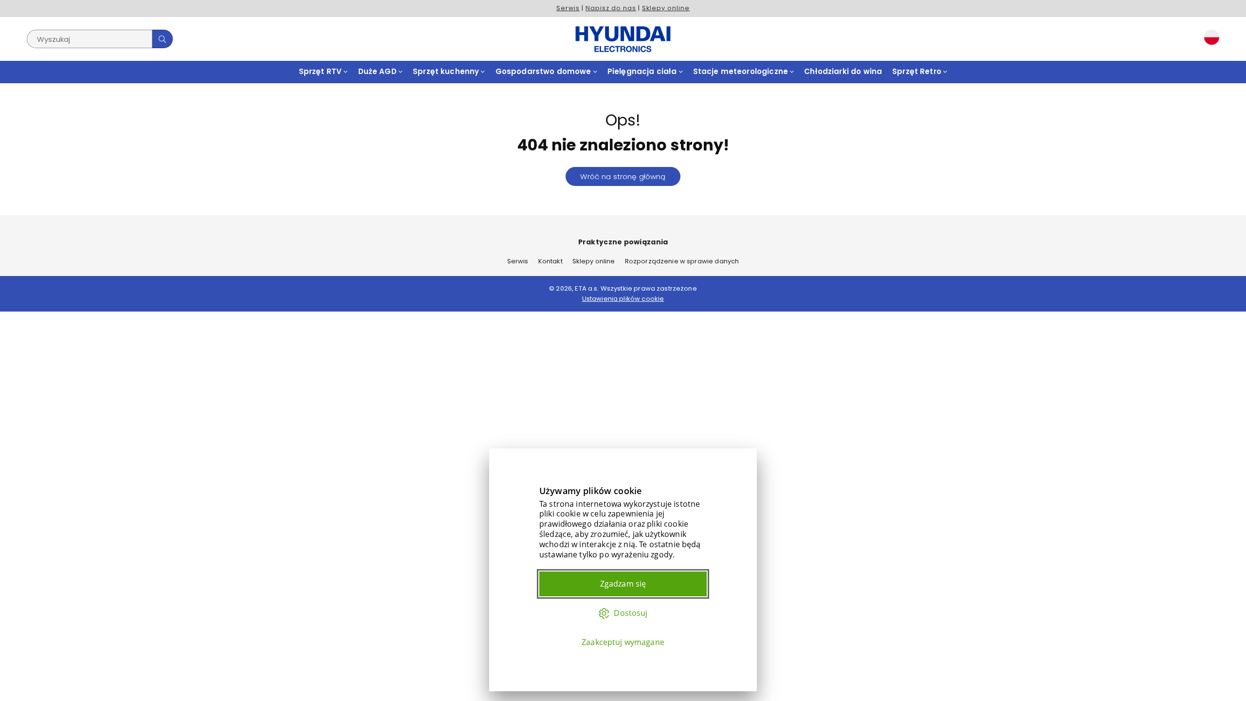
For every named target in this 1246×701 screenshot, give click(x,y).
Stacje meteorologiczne (741, 71)
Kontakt (550, 261)
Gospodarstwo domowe (544, 71)
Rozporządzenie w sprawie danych (682, 261)
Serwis (568, 8)
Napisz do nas (611, 8)
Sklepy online (666, 8)
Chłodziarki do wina (843, 71)
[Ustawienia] (1209, 39)
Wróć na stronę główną (622, 176)
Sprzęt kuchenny (447, 71)
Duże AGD (378, 71)
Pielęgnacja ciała (643, 71)
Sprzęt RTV (321, 71)
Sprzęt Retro (917, 71)
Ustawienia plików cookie (623, 298)
